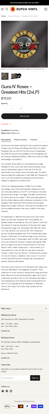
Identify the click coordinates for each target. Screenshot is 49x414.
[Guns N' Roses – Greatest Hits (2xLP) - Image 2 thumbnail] (16, 76)
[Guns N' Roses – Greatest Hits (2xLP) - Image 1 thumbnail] (5, 76)
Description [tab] (6, 139)
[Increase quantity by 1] (21, 108)
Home (3, 16)
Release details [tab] (20, 139)
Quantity (4, 103)
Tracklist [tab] (33, 139)
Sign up (35, 378)
